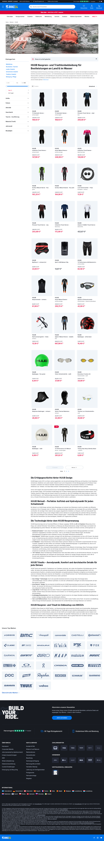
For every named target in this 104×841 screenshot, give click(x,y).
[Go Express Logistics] (90, 760)
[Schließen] (96, 58)
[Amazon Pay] (90, 748)
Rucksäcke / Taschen (12, 66)
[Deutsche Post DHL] (55, 760)
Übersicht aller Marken (10, 693)
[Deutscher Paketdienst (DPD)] (64, 760)
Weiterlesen (46, 79)
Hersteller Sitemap (31, 767)
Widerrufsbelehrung (8, 761)
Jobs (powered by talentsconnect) (12, 752)
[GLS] (81, 760)
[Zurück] (93, 51)
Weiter (73, 467)
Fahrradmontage (31, 775)
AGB (3, 758)
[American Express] (72, 748)
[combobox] (84, 86)
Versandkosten (30, 755)
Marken (11, 22)
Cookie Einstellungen (8, 767)
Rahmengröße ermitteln (33, 764)
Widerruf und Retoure (32, 749)
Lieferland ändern (64, 809)
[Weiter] (95, 51)
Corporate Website (7, 749)
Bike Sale (43, 12)
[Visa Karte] (64, 748)
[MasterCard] (55, 748)
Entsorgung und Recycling (10, 769)
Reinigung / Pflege (11, 76)
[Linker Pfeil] (33, 99)
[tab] (51, 51)
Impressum (5, 746)
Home (7, 22)
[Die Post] (72, 760)
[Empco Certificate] (55, 772)
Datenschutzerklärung (8, 764)
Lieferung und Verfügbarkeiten (35, 769)
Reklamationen (30, 752)
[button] (17, 98)
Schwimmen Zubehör (12, 71)
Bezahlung (29, 758)
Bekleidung (9, 64)
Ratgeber (29, 778)
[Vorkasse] (98, 748)
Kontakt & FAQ (30, 746)
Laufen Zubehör (10, 69)
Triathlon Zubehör (11, 74)
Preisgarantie (30, 772)
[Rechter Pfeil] (50, 99)
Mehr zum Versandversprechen (86, 822)
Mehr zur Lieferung (52, 818)
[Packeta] (98, 760)
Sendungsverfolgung (32, 761)
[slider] (6, 86)
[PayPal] (81, 748)
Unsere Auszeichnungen (9, 755)
